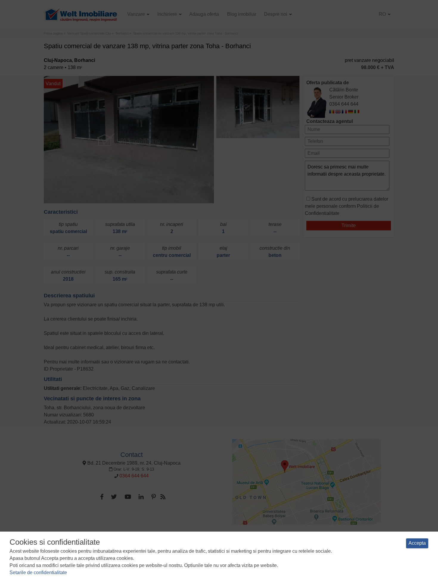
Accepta (417, 543)
